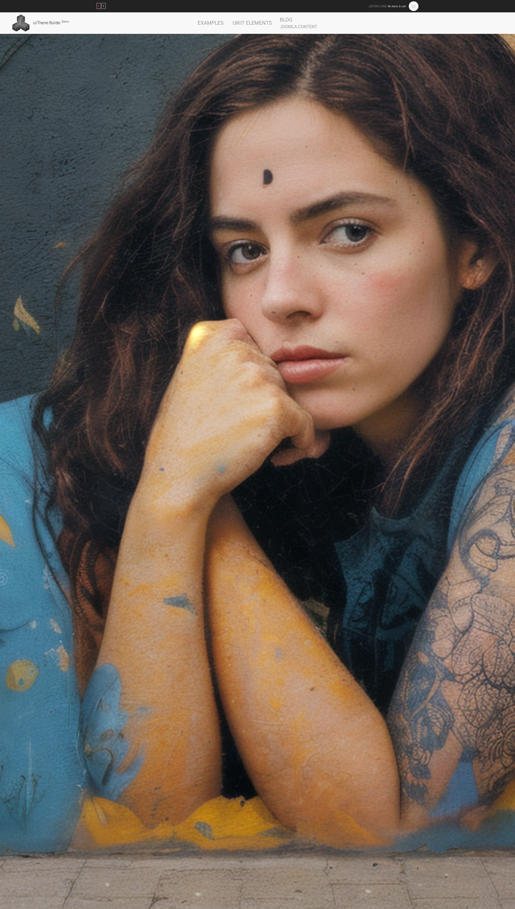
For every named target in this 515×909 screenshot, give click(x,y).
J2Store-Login (378, 6)
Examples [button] (210, 23)
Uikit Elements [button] (252, 23)
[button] (298, 23)
